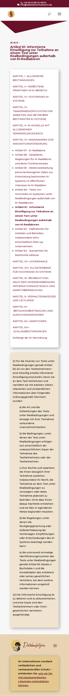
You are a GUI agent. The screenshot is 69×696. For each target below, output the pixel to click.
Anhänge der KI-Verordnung (30, 337)
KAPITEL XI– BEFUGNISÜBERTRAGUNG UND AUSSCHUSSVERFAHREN (33, 310)
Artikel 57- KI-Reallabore (30, 150)
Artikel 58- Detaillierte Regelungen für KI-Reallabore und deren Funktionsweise (33, 159)
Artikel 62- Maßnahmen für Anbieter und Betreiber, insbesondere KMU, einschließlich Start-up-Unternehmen (32, 237)
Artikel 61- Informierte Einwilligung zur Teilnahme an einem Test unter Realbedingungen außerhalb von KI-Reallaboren (34, 216)
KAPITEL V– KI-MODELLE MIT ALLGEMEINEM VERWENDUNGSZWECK (31, 129)
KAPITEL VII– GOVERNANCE (30, 261)
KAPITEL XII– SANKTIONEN (29, 321)
